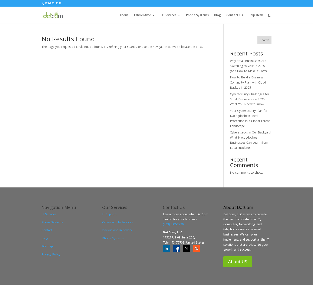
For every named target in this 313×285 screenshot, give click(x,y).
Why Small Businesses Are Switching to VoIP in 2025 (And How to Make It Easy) (248, 66)
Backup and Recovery (117, 230)
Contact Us (234, 15)
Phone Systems (197, 15)
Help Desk (255, 15)
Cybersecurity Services (117, 222)
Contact (47, 230)
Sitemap (47, 246)
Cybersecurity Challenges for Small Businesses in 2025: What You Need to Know (249, 99)
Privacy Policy (51, 254)
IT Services (168, 15)
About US (237, 261)
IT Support (109, 214)
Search (264, 40)
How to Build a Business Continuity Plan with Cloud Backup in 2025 (248, 82)
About (124, 15)
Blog (217, 15)
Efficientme (142, 15)
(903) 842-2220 (173, 224)
